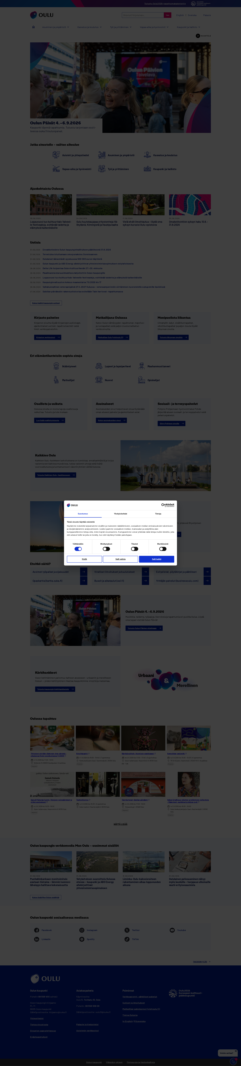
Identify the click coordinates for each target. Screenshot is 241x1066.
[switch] (106, 549)
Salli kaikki (156, 559)
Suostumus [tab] (83, 514)
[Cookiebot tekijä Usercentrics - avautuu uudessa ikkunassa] (163, 505)
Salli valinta (120, 559)
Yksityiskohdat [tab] (120, 514)
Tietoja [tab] (158, 514)
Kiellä (84, 559)
